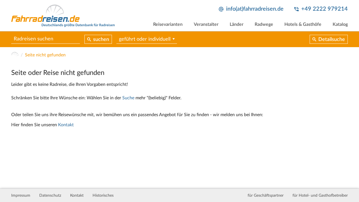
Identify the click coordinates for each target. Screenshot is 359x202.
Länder (236, 24)
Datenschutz (50, 196)
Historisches (103, 196)
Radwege (264, 24)
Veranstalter (206, 24)
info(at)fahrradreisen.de (255, 9)
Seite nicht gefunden (45, 55)
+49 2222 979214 (324, 9)
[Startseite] (15, 55)
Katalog (340, 24)
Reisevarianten (168, 24)
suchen (101, 39)
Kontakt (66, 125)
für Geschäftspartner (266, 196)
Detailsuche (331, 39)
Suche (128, 98)
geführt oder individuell (145, 39)
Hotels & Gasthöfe (302, 24)
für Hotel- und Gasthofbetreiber (320, 196)
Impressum (20, 196)
